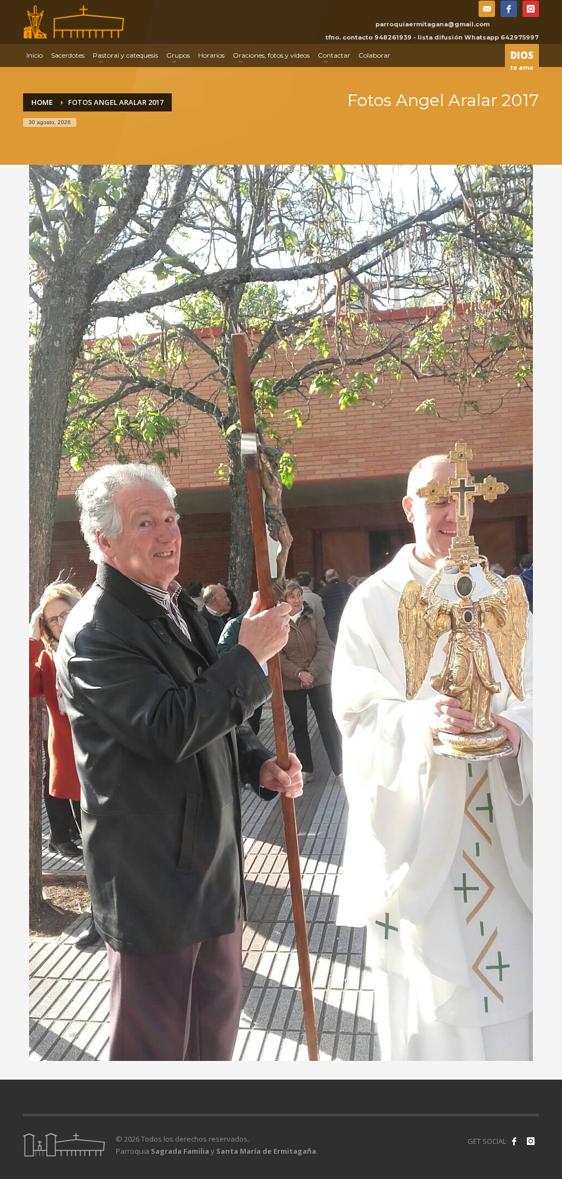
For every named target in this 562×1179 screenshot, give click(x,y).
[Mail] (487, 9)
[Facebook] (509, 9)
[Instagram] (530, 9)
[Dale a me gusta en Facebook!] (514, 1141)
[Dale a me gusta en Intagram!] (530, 1141)
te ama (521, 60)
